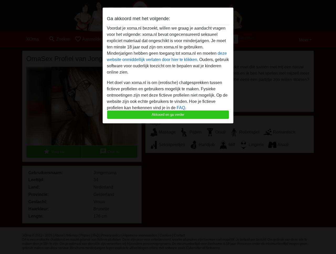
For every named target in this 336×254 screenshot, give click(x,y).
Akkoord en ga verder (168, 115)
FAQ (181, 108)
